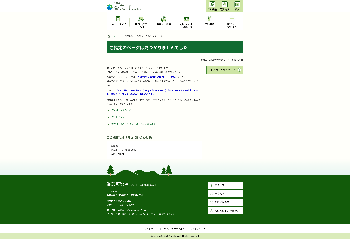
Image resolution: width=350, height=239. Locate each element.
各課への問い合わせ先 (227, 210)
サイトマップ (118, 116)
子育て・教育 (163, 24)
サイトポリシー (198, 228)
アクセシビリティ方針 (174, 228)
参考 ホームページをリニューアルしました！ (133, 123)
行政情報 (209, 24)
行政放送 (212, 9)
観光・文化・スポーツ (186, 25)
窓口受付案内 (222, 202)
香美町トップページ (121, 109)
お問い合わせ (117, 153)
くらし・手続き (118, 24)
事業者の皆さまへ (232, 25)
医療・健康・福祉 (141, 25)
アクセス (219, 185)
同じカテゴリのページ (223, 70)
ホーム (116, 36)
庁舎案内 (219, 193)
